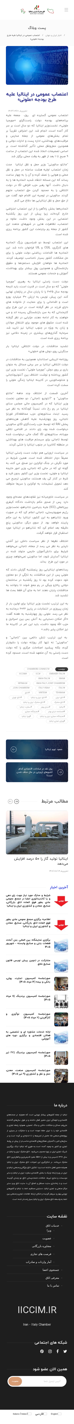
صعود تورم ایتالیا (53, 749)
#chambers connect (38, 669)
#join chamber (21, 688)
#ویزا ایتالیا (26, 716)
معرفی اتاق (52, 1278)
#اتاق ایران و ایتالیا (39, 697)
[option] (37, 841)
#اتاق (27, 692)
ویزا (49, 1230)
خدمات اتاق (52, 1225)
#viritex (43, 692)
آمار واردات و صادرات (38, 1262)
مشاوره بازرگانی (41, 1246)
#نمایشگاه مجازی (32, 711)
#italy (62, 688)
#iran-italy (44, 678)
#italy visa (44, 688)
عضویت (46, 1238)
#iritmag (22, 683)
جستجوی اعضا (51, 1270)
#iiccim (23, 673)
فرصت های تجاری (40, 1254)
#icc (38, 673)
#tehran (60, 692)
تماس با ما (53, 1285)
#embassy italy (57, 673)
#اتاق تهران (17, 697)
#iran (62, 678)
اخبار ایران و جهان (54, 35)
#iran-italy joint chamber (50, 683)
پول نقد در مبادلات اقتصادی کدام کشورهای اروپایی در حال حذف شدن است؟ (34, 772)
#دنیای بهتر (45, 707)
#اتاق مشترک (59, 702)
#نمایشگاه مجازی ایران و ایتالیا (52, 716)
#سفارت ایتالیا (26, 707)
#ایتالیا (62, 707)
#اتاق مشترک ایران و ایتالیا (34, 702)
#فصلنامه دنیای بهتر (56, 711)
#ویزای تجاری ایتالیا (57, 721)
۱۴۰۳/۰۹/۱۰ (13, 110)
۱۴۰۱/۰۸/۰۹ (54, 871)
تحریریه (23, 110)
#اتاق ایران (60, 697)
